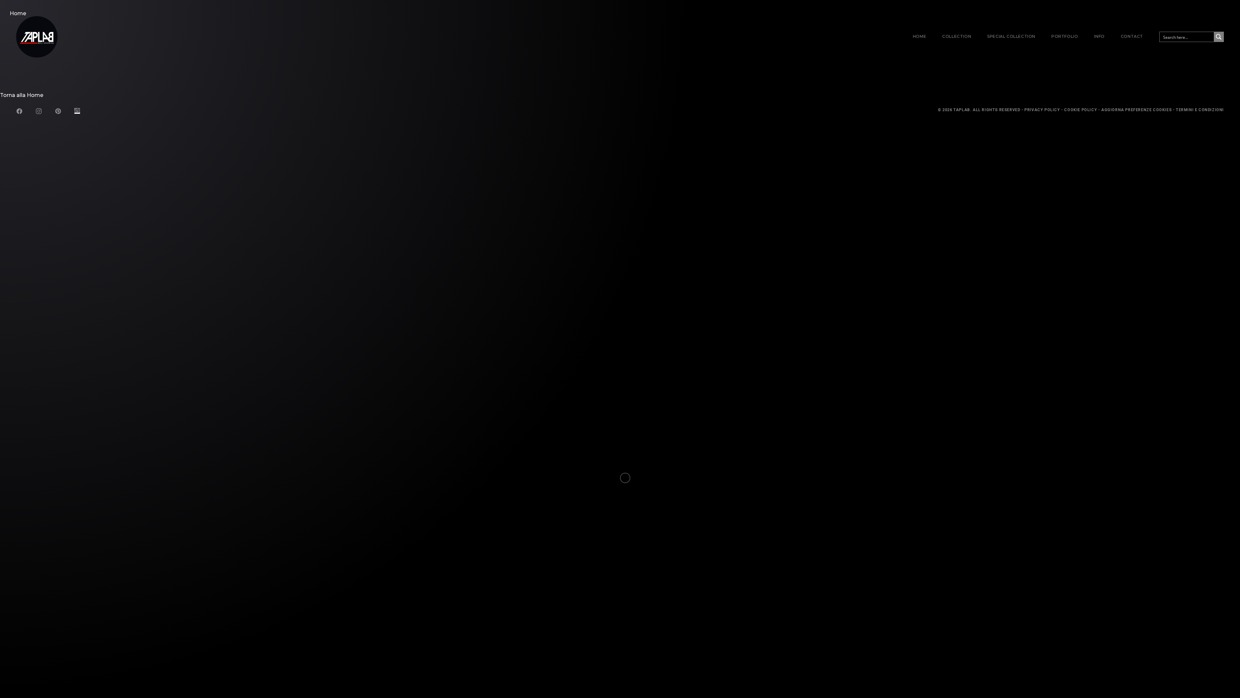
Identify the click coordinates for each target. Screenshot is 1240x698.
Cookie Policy (1080, 110)
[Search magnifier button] (1219, 37)
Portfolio (1064, 36)
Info (1099, 36)
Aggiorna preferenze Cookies (1136, 110)
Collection (956, 36)
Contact (1132, 36)
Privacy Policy (1042, 110)
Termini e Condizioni (1200, 110)
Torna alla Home (21, 95)
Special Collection (1011, 36)
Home (919, 36)
